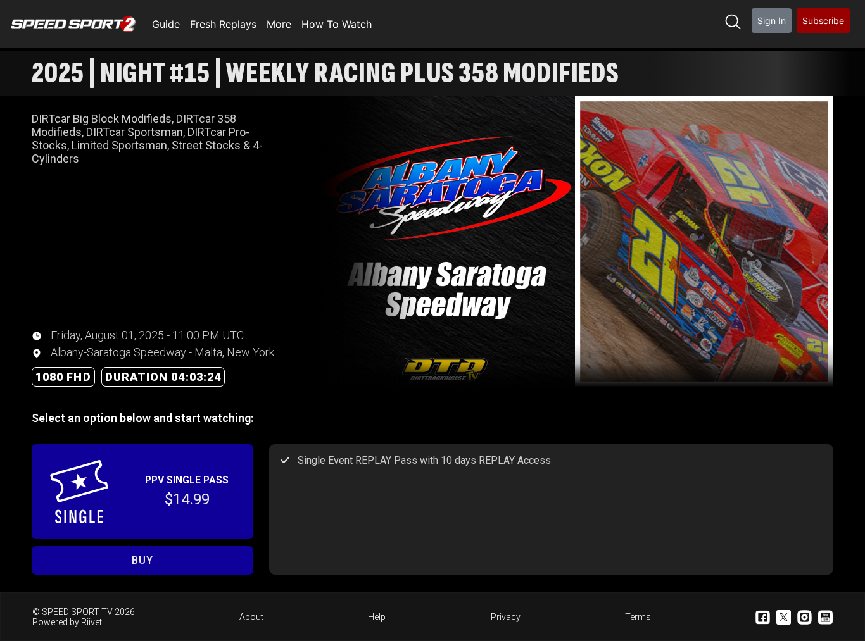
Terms (638, 617)
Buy (142, 560)
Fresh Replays (223, 24)
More (279, 24)
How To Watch (336, 24)
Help (377, 617)
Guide (166, 24)
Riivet (91, 622)
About (251, 617)
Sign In (771, 20)
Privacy (506, 617)
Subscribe (823, 20)
